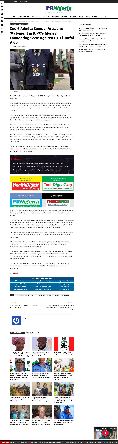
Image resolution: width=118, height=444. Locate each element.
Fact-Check (36, 17)
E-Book (94, 17)
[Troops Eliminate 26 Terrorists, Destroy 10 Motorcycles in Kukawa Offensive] (20, 389)
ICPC (36, 295)
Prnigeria (13, 46)
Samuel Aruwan (65, 295)
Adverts (21, 1)
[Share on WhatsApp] (2, 2)
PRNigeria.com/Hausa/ (64, 281)
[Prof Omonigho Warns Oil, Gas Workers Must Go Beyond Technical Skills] (42, 344)
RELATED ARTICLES (17, 333)
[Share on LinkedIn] (2, 13)
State (81, 17)
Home (11, 1)
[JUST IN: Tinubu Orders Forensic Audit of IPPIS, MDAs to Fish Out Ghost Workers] (64, 412)
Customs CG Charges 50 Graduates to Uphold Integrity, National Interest (36, 170)
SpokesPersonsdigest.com (42, 287)
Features (73, 17)
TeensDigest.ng (64, 287)
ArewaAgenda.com (20, 289)
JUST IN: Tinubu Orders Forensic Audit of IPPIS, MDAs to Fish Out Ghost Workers (64, 422)
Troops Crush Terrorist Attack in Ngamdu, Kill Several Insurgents (24, 306)
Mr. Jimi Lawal (56, 295)
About (15, 1)
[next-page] (14, 428)
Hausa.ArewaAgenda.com (42, 289)
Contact (26, 1)
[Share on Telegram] (2, 17)
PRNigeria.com (20, 281)
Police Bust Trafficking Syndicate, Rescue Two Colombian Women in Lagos (40, 399)
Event (88, 17)
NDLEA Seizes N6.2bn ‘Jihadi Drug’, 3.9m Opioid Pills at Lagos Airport (63, 354)
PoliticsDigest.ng (42, 284)
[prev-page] (11, 428)
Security (64, 17)
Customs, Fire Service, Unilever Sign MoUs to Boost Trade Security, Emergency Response (19, 422)
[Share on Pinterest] (2, 21)
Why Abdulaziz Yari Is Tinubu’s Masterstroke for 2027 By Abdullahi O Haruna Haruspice (41, 422)
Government (21, 24)
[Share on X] (2, 10)
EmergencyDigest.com (20, 284)
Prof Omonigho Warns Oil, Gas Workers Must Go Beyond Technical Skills (41, 354)
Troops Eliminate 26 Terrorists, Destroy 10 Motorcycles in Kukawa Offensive (19, 399)
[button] (106, 17)
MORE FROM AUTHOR (32, 333)
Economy (46, 17)
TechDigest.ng (64, 284)
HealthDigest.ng (20, 287)
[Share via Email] (2, 28)
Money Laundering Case (45, 295)
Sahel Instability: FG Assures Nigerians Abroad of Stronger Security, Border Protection (41, 166)
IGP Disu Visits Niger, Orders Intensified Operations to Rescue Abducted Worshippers (41, 375)
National (55, 17)
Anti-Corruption (24, 17)
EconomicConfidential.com (42, 281)
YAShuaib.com (64, 289)
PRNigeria (15, 273)
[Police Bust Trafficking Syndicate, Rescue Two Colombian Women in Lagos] (42, 389)
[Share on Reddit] (2, 24)
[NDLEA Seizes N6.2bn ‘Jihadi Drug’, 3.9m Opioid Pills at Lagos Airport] (64, 344)
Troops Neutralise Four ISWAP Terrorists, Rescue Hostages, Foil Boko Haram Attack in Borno (60, 307)
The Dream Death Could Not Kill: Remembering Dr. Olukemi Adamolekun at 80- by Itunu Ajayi (19, 354)
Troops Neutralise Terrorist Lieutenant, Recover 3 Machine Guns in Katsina (37, 163)
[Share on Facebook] (2, 6)
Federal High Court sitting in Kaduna (24, 295)
